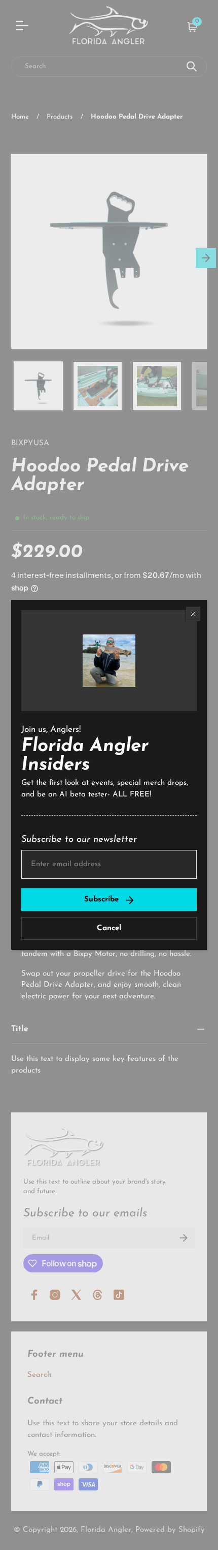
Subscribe (101, 899)
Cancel (109, 928)
